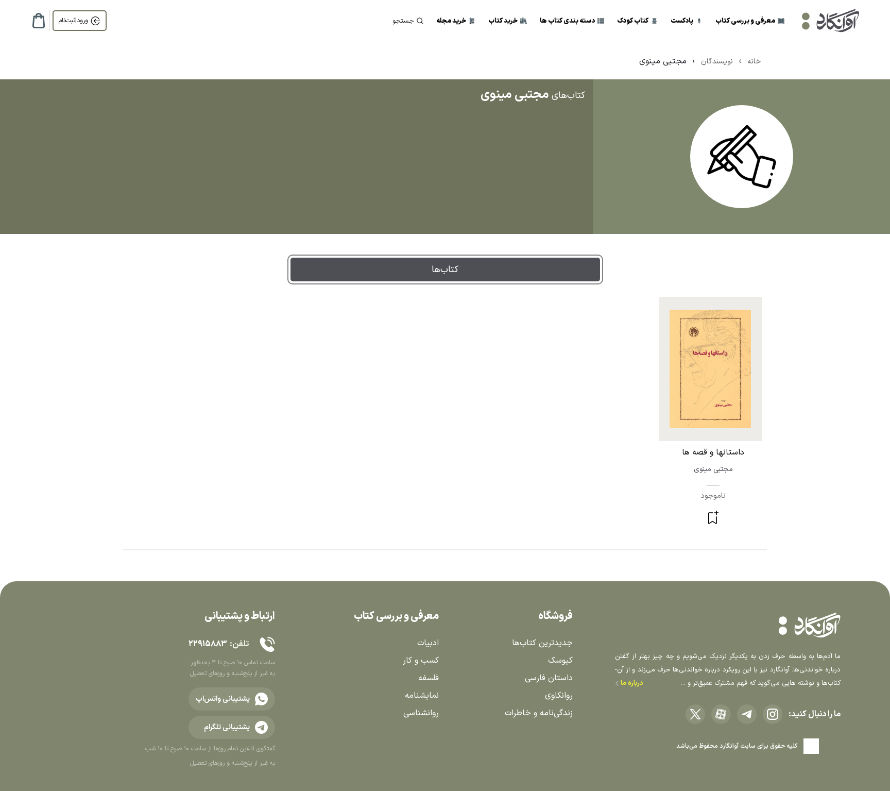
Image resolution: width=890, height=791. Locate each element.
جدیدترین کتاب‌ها (542, 643)
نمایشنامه (422, 695)
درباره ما (631, 683)
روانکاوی (559, 695)
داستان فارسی (549, 678)
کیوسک (560, 660)
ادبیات (428, 643)
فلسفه (428, 678)
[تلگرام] (747, 714)
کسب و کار (421, 660)
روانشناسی (421, 713)
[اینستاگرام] (772, 714)
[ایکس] (695, 714)
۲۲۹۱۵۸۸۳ (208, 644)
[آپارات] (721, 714)
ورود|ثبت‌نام (73, 20)
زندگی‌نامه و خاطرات (539, 713)
